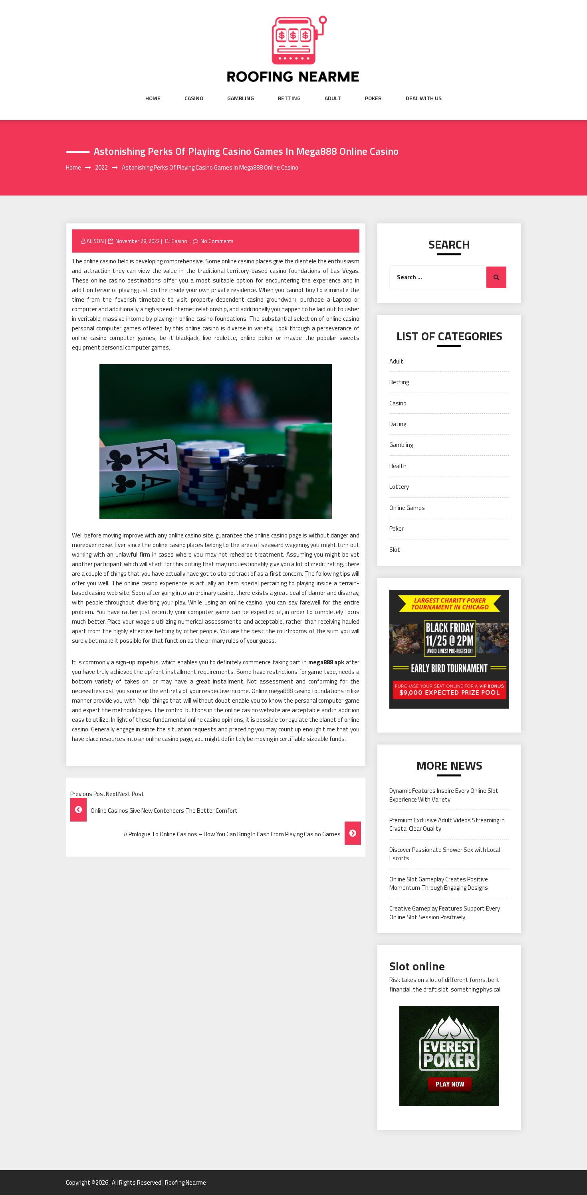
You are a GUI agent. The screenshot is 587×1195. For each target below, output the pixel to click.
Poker (373, 98)
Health (398, 465)
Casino (193, 98)
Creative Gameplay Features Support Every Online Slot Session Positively (444, 912)
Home (153, 98)
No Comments (217, 241)
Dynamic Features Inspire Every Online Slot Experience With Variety (443, 795)
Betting (289, 98)
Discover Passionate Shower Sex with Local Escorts (444, 854)
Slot (394, 549)
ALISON (95, 241)
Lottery (399, 486)
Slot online (417, 966)
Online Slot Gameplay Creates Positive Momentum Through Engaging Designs (438, 883)
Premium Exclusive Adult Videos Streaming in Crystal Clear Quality (447, 824)
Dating (397, 424)
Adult (333, 98)
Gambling (240, 98)
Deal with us (424, 98)
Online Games (407, 507)
